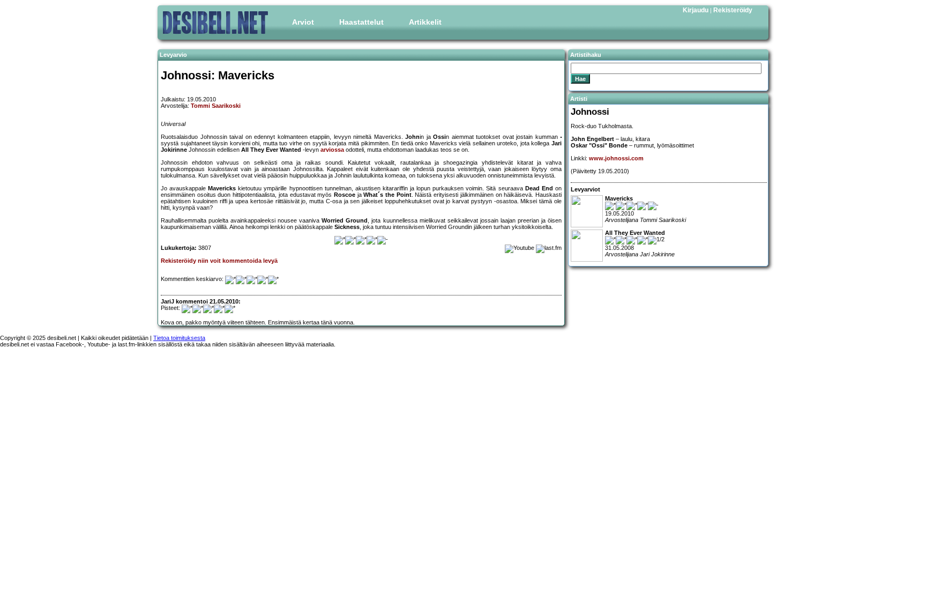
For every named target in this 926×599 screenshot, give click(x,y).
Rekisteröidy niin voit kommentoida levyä (219, 260)
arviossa (332, 149)
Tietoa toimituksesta (179, 338)
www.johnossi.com (616, 158)
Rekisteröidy (732, 10)
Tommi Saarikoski (216, 105)
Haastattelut (361, 22)
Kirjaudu (695, 10)
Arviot (303, 22)
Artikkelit (425, 22)
